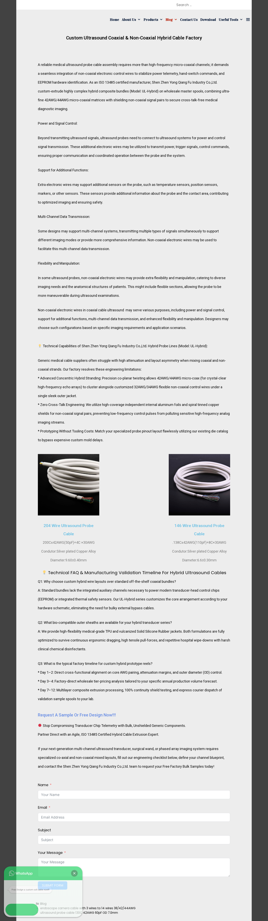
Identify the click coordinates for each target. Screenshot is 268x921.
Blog (169, 19)
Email (42, 807)
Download (208, 19)
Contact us (189, 19)
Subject (44, 830)
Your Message (50, 852)
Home (114, 19)
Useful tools (228, 19)
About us (129, 19)
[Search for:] (210, 4)
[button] (74, 873)
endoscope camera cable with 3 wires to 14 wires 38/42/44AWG (88, 908)
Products (151, 19)
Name (43, 784)
